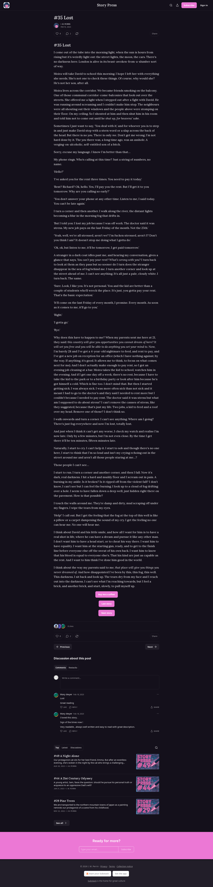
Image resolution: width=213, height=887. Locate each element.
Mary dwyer (66, 694)
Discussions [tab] (76, 747)
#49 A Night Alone (66, 756)
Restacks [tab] (73, 667)
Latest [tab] (65, 747)
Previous (65, 646)
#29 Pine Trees (64, 801)
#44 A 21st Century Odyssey (73, 778)
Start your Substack (99, 873)
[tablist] (66, 668)
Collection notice (125, 866)
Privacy (103, 866)
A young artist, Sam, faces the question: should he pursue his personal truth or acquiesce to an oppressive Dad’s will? (93, 784)
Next (150, 646)
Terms (112, 866)
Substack (92, 880)
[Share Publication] (177, 5)
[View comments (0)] (82, 770)
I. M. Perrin (65, 24)
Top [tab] (57, 747)
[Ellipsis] (157, 694)
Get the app (121, 873)
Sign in (204, 5)
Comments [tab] (60, 667)
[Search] (171, 5)
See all (59, 823)
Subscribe (189, 5)
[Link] (49, 45)
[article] (106, 763)
